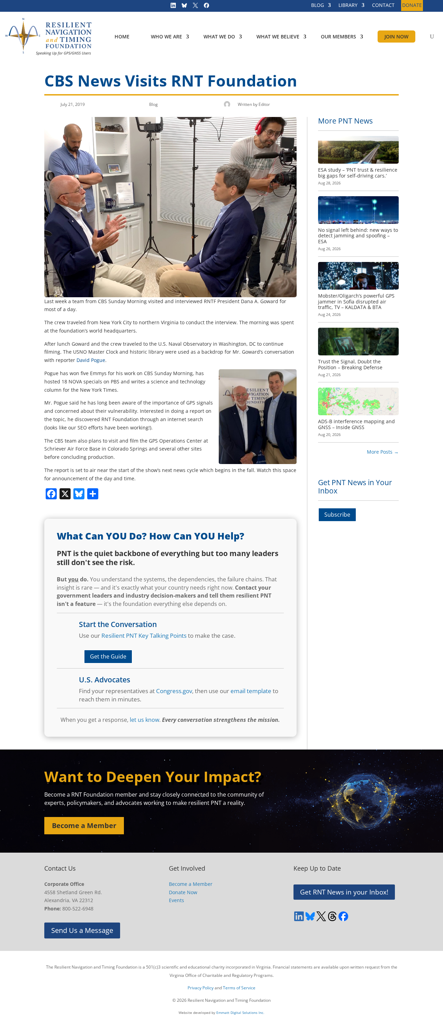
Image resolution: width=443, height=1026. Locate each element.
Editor (264, 104)
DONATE (412, 5)
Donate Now (183, 892)
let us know (144, 720)
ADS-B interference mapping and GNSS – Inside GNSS (356, 424)
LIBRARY (348, 5)
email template (250, 691)
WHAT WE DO (219, 36)
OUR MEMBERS (338, 36)
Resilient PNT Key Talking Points (144, 635)
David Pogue (90, 360)
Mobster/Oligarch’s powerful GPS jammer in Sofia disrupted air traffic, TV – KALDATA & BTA (356, 301)
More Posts (383, 451)
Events (176, 900)
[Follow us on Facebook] (204, 7)
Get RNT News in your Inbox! (344, 892)
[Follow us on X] (193, 7)
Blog (153, 104)
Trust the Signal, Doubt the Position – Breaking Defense (350, 364)
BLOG (317, 5)
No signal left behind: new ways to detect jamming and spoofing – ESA (358, 236)
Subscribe (337, 514)
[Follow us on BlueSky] (182, 7)
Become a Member (84, 825)
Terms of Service (239, 988)
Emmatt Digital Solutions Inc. (240, 1012)
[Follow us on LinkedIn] (171, 7)
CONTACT (383, 5)
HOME (122, 36)
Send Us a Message (82, 930)
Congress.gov (174, 691)
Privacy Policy (201, 988)
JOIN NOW (396, 36)
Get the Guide (108, 656)
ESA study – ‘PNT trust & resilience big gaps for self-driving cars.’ (357, 172)
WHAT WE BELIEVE (277, 36)
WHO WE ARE (166, 36)
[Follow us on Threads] (332, 916)
